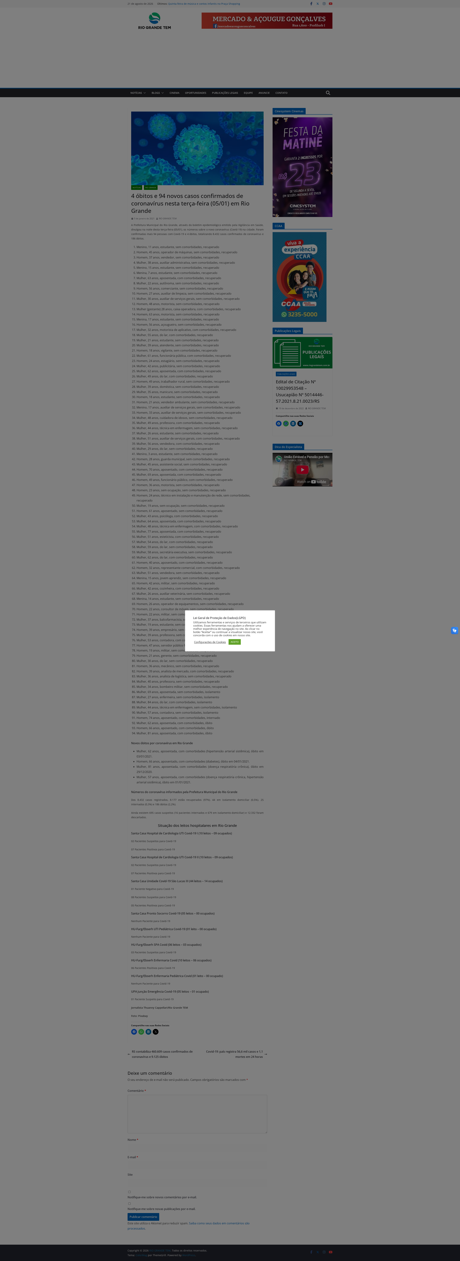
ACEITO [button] (235, 641)
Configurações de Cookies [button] (210, 642)
